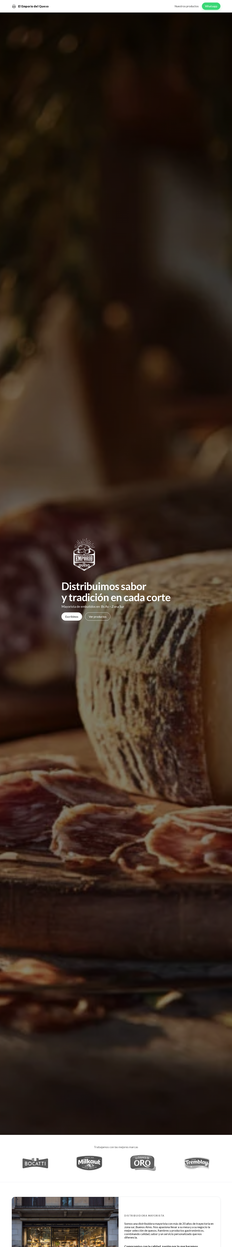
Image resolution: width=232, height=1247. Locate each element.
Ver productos (98, 616)
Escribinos (71, 616)
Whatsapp (211, 6)
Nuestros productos (187, 6)
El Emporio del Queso (33, 6)
